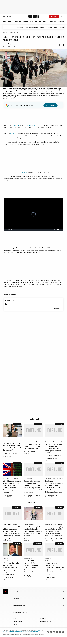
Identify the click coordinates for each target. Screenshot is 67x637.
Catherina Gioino (31, 451)
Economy (48, 439)
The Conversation (8, 455)
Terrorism (13, 32)
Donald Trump (58, 478)
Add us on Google (50, 105)
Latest (10, 21)
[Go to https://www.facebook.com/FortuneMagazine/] (48, 632)
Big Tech (6, 439)
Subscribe (54, 16)
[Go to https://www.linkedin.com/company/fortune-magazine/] (54, 632)
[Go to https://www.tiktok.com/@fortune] (60, 632)
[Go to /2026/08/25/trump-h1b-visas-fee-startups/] (54, 469)
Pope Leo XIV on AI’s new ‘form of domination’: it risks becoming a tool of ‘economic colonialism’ (33, 445)
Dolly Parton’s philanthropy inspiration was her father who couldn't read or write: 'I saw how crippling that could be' (33, 530)
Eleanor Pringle (9, 577)
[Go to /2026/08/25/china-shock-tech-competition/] (54, 430)
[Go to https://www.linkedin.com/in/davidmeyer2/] (6, 304)
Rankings (53, 21)
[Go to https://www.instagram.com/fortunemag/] (57, 632)
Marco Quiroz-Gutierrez (33, 495)
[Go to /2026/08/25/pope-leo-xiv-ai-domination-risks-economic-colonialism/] (33, 430)
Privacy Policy (5, 631)
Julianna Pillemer (10, 453)
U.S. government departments (32, 125)
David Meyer (8, 44)
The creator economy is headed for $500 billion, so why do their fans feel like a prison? (12, 446)
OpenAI (29, 478)
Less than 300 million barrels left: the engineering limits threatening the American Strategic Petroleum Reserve (32, 566)
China (56, 439)
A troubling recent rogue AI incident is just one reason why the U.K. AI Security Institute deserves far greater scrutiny (12, 486)
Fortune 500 (17, 21)
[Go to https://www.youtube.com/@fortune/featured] (63, 632)
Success (6, 522)
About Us (15, 618)
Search (9, 16)
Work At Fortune (17, 621)
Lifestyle (45, 21)
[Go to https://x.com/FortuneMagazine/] (51, 632)
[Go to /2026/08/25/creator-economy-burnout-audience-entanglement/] (12, 430)
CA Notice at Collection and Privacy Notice (15, 631)
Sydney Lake (8, 539)
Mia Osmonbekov (52, 458)
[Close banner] (60, 105)
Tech (31, 21)
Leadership (38, 21)
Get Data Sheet (22, 172)
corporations (16, 125)
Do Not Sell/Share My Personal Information (30, 631)
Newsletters (7, 478)
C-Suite (5, 558)
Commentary (28, 558)
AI (24, 439)
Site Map (15, 624)
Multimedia (61, 21)
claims (12, 133)
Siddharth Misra (31, 575)
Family (29, 439)
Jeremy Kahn (8, 495)
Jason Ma (50, 539)
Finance (25, 21)
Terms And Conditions (45, 621)
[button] (4, 21)
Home (4, 21)
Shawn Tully (59, 539)
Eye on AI (17, 478)
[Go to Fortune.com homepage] (33, 16)
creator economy (9, 441)
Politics (48, 478)
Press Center (43, 618)
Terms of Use (39, 630)
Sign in (62, 16)
